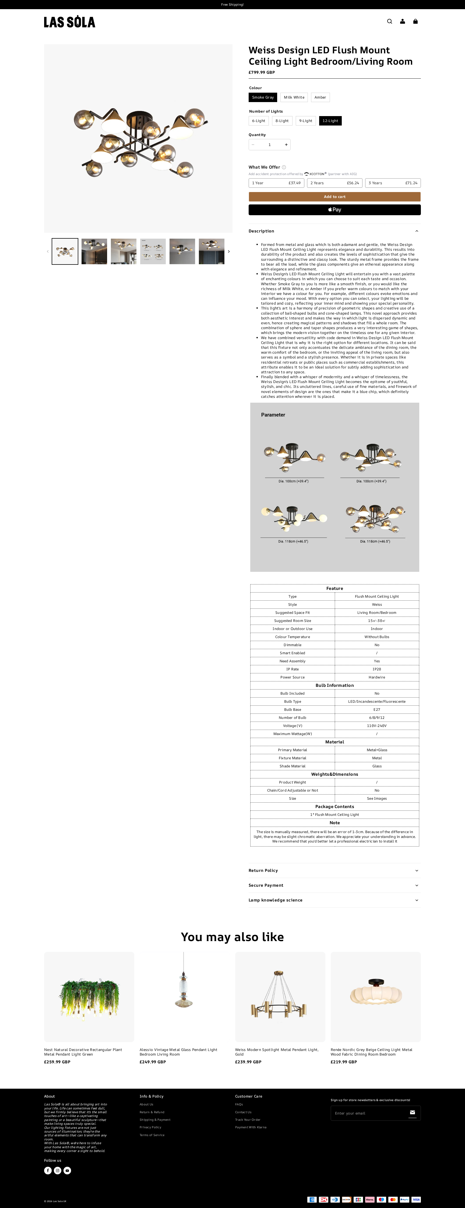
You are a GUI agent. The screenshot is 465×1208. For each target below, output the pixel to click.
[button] (389, 21)
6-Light (258, 120)
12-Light (330, 120)
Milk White (294, 97)
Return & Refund (152, 1112)
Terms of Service (152, 1135)
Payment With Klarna (250, 1127)
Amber (320, 97)
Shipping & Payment (155, 1120)
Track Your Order (247, 1120)
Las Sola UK (59, 1201)
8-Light (282, 120)
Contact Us (243, 1112)
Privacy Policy (150, 1127)
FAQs (239, 1104)
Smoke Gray (263, 97)
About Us (146, 1104)
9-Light (305, 120)
